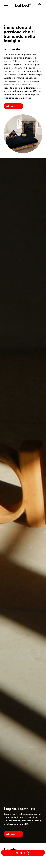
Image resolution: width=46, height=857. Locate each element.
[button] (39, 5)
